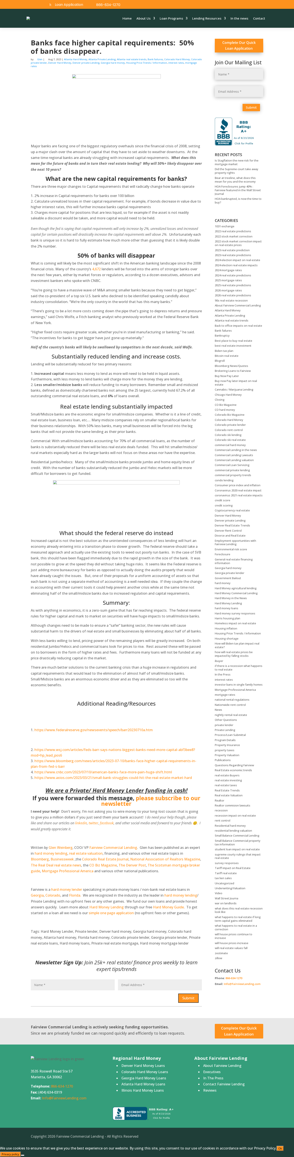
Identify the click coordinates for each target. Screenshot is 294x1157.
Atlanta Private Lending (102, 59)
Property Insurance (227, 745)
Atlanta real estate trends (131, 59)
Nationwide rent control (230, 705)
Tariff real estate (226, 873)
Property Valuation (227, 755)
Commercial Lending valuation (234, 460)
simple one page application (111, 913)
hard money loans (226, 608)
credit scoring (224, 505)
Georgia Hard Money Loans (143, 1078)
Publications (223, 760)
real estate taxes (226, 785)
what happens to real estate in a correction (236, 927)
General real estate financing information (234, 561)
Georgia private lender (229, 573)
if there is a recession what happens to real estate (238, 667)
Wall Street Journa (226, 898)
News (218, 710)
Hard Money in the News (231, 598)
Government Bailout (228, 578)
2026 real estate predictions (233, 295)
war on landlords (226, 903)
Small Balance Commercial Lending (237, 835)
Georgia (37, 895)
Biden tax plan (224, 351)
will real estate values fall (231, 948)
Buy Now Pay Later (227, 376)
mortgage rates (225, 695)
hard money (223, 583)
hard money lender (66, 889)
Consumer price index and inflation (237, 485)
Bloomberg (40, 859)
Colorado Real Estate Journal (105, 859)
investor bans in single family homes (239, 684)
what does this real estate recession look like (239, 910)
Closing (219, 400)
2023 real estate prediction (232, 250)
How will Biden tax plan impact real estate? (237, 645)
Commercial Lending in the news (236, 450)
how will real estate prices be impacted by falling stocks (234, 654)
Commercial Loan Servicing (232, 465)
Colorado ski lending (228, 435)
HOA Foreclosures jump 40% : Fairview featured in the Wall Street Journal (238, 190)
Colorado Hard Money (177, 59)
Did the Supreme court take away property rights (236, 171)
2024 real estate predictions (233, 275)
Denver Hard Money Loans (143, 1065)
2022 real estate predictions (233, 231)
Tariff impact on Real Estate (233, 868)
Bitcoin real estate (226, 356)
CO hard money (225, 410)
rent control (222, 820)
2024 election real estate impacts (236, 265)
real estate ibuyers (227, 775)
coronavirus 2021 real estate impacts (239, 495)
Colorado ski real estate (230, 440)
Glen (39, 59)
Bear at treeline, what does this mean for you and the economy (235, 179)
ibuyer (219, 661)
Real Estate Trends (227, 790)
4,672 (96, 269)
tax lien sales (223, 878)
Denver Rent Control (228, 530)
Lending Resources (206, 18)
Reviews (210, 1090)
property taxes (224, 750)
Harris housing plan (227, 618)
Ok (280, 1148)
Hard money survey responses (235, 613)
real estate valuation (86, 853)
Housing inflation (226, 628)
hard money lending (51, 853)
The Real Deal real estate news (56, 865)
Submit (188, 997)
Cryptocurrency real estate (232, 510)
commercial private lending (232, 470)
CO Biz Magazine (103, 865)
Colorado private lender (230, 425)
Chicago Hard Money (228, 395)
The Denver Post (132, 865)
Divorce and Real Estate (230, 535)
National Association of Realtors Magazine (165, 859)
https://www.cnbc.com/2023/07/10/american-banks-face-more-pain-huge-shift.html (103, 772)
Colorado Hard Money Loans (144, 1071)
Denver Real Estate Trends (232, 525)
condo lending (224, 480)
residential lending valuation (233, 830)
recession (221, 810)
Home (127, 18)
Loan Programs (171, 18)
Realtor (219, 800)
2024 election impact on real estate (237, 260)
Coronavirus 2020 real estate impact (238, 490)
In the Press (223, 674)
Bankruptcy (222, 335)
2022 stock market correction (233, 236)
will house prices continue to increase (233, 936)
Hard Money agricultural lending (236, 588)
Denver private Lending (86, 62)
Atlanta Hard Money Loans (143, 1084)
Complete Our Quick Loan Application (239, 45)
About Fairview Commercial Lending (238, 305)
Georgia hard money (113, 62)
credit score (222, 500)
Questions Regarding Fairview (234, 765)
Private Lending (225, 730)
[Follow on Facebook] (244, 5)
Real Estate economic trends (233, 770)
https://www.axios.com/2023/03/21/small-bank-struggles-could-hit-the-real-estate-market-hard (113, 777)
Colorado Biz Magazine (229, 415)
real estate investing (228, 780)
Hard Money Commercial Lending (236, 593)
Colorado (52, 895)
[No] (22, 1155)
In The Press (213, 1078)
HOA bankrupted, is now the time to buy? (238, 200)
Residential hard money (230, 826)
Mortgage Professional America (67, 871)
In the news (239, 18)
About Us (143, 18)
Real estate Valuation (229, 795)
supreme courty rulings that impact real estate (238, 856)
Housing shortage (226, 638)
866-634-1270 (108, 4)
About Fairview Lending (222, 1065)
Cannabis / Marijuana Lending (234, 389)
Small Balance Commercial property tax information (237, 842)
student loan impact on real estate (237, 849)
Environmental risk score (231, 549)
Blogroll (220, 361)
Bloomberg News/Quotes (231, 366)
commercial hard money (230, 445)
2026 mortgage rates (228, 290)
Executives (212, 1071)
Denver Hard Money (59, 62)
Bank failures (155, 59)
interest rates (176, 62)
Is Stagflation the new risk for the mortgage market (236, 162)
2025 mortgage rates (228, 280)
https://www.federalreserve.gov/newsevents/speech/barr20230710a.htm (93, 730)
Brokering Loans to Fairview (233, 371)
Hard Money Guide (168, 907)
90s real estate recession (231, 300)
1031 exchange (224, 226)
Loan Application (69, 4)
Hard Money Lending (106, 907)
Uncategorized (224, 883)
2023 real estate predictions (233, 255)
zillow (218, 958)
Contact (259, 18)
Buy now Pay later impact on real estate (236, 382)
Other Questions (226, 720)
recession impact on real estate (235, 815)
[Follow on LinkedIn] (254, 5)
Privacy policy (10, 1154)
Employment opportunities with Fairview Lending (235, 542)
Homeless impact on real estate (235, 623)
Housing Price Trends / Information (146, 62)
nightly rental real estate (231, 715)
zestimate (221, 953)
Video (218, 893)
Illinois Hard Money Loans (142, 1090)
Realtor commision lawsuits (232, 805)
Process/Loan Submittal (230, 735)
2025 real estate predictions (233, 285)
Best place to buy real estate (233, 341)
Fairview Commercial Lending (113, 847)
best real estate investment (233, 346)
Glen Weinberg (61, 847)
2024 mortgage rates (228, 270)
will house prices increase (231, 943)
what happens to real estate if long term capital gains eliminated (238, 919)
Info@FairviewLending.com (242, 984)
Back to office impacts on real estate (238, 326)
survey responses (227, 863)
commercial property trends (233, 475)
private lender (224, 725)
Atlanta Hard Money (75, 59)
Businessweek (62, 859)
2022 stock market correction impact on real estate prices (238, 243)
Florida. (75, 895)
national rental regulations (232, 700)
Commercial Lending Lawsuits (234, 455)
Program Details (225, 740)
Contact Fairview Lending (224, 1084)
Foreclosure (222, 554)
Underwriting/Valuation (230, 888)
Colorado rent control (229, 430)
